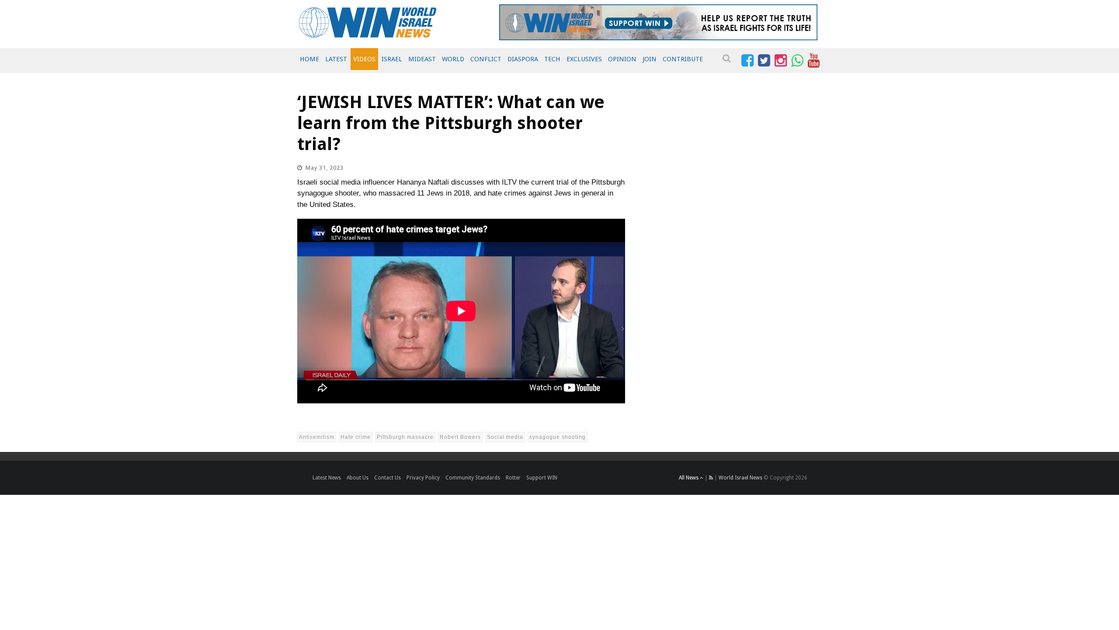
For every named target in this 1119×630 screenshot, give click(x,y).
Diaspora (522, 59)
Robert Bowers (460, 437)
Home (309, 59)
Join (650, 59)
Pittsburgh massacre (405, 437)
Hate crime (356, 437)
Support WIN (541, 478)
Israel (392, 59)
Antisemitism (316, 437)
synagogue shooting (557, 437)
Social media (505, 437)
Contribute (683, 59)
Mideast (422, 59)
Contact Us (387, 478)
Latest (336, 59)
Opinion (622, 59)
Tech (552, 59)
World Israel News (740, 478)
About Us (357, 478)
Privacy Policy (423, 478)
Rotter (513, 478)
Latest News (327, 478)
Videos (364, 59)
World (453, 59)
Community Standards (472, 478)
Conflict (485, 59)
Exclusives (584, 59)
